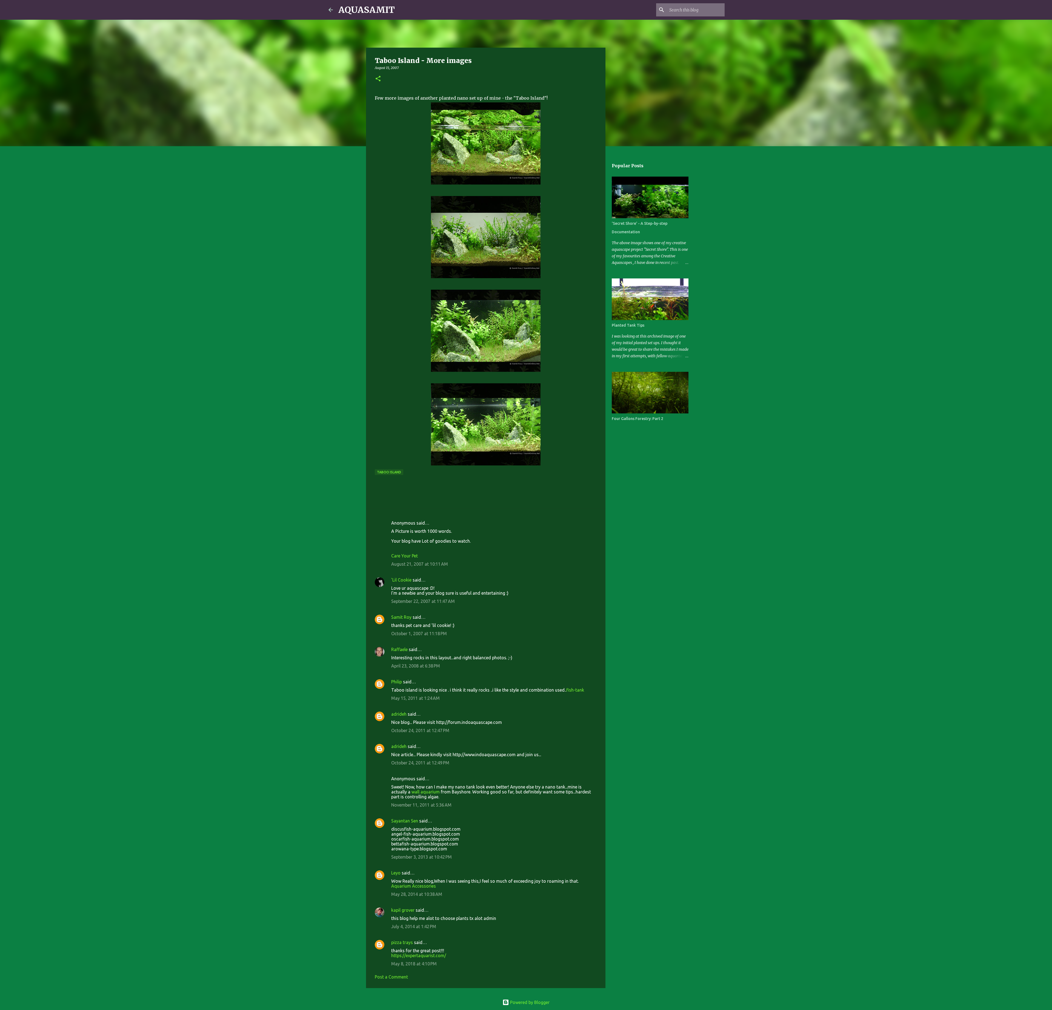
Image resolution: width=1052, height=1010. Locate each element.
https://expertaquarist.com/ (418, 955)
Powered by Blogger (529, 1002)
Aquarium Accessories (413, 886)
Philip (396, 681)
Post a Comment (391, 976)
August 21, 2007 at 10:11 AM (419, 564)
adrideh (399, 714)
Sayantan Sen (404, 820)
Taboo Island (389, 472)
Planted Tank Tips (628, 325)
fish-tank (575, 689)
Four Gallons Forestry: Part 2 (637, 418)
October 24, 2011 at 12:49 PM (420, 762)
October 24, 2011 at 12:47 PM (420, 730)
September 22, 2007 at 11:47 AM (423, 601)
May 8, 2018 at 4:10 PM (414, 963)
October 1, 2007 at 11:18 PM (419, 633)
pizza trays (402, 942)
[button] (378, 79)
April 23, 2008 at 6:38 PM (415, 665)
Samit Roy (401, 617)
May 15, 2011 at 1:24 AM (415, 698)
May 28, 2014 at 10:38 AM (416, 894)
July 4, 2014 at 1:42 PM (413, 926)
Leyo (396, 872)
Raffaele (399, 649)
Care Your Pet (404, 555)
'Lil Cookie (401, 579)
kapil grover (402, 910)
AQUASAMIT (366, 9)
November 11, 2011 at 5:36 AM (421, 804)
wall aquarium (425, 791)
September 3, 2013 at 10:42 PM (421, 856)
